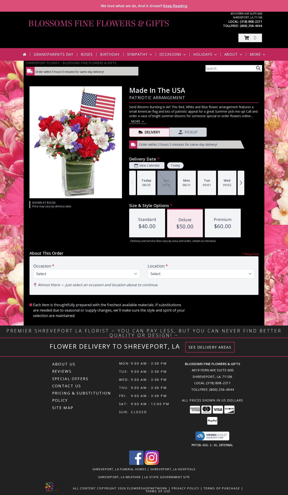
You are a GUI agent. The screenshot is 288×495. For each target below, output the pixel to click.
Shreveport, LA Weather (119, 477)
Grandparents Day (53, 54)
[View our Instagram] (151, 464)
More (255, 54)
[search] (258, 68)
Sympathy (137, 54)
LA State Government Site (167, 477)
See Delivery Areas (210, 347)
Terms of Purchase (222, 488)
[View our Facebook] (136, 464)
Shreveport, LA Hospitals (173, 469)
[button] (250, 37)
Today (175, 165)
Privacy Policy (185, 488)
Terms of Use (158, 491)
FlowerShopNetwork (147, 488)
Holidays (202, 54)
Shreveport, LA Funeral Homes (119, 469)
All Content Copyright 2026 (99, 488)
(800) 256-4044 (251, 26)
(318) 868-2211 (251, 21)
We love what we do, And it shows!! (144, 5)
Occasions (170, 54)
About (231, 54)
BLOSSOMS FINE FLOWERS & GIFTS (98, 23)
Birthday (109, 54)
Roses (87, 54)
